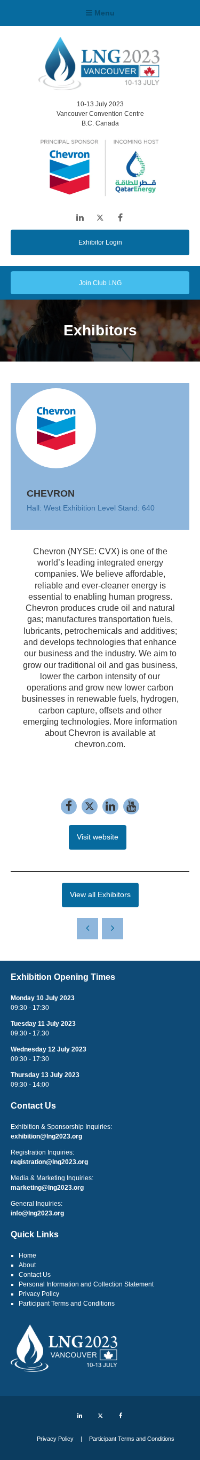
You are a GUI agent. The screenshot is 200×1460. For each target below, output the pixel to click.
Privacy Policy (39, 1294)
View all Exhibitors (100, 894)
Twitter (100, 217)
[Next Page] (112, 928)
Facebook (120, 217)
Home (27, 1255)
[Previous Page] (87, 928)
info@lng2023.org (37, 1213)
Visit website (97, 837)
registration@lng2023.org (49, 1162)
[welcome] (98, 87)
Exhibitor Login (100, 242)
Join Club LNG (100, 283)
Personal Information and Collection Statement (86, 1284)
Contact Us (35, 1274)
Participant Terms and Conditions (67, 1303)
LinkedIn (79, 217)
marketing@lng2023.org (47, 1187)
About (27, 1265)
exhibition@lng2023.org (46, 1136)
